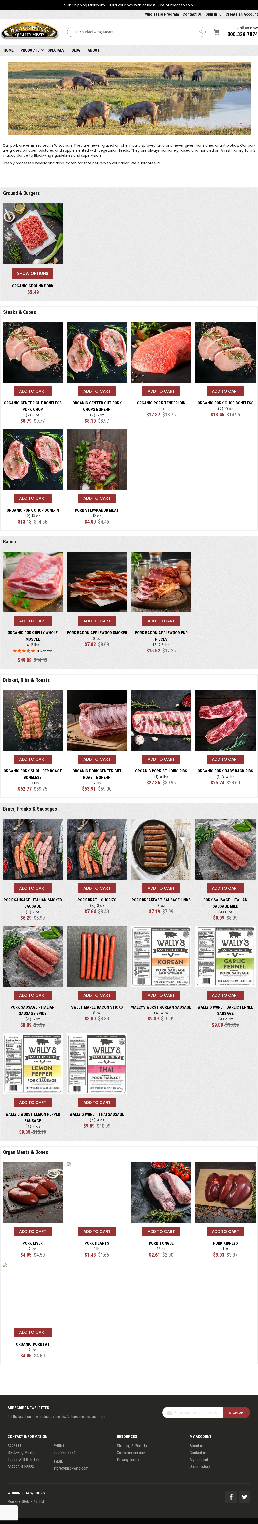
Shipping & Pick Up (132, 1445)
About (94, 50)
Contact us (198, 1452)
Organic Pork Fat (33, 1344)
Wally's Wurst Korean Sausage (161, 1007)
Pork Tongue (161, 1243)
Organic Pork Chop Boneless (225, 403)
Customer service (131, 1452)
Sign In (211, 14)
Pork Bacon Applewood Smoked (97, 632)
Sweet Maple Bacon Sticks (97, 1007)
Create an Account (241, 14)
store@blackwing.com (71, 1468)
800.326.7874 (242, 34)
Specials (56, 50)
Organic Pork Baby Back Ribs (225, 771)
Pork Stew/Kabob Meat (97, 510)
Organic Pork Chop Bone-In (33, 510)
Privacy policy (128, 1459)
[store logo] (29, 31)
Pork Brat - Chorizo (97, 900)
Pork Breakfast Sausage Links (161, 900)
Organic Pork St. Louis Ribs (161, 771)
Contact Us (192, 14)
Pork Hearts (97, 1243)
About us (197, 1445)
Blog (76, 50)
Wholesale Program (162, 14)
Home (9, 50)
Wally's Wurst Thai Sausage (97, 1114)
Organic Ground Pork (32, 286)
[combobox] (136, 32)
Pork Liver (33, 1243)
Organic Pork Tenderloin (161, 403)
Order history (200, 1466)
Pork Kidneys (225, 1243)
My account (199, 1459)
